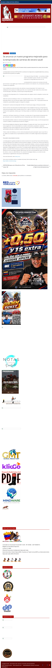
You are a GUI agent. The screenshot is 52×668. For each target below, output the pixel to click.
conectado (15, 175)
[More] (14, 65)
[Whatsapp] (9, 65)
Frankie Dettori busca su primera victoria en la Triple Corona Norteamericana (38, 166)
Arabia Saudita (6, 53)
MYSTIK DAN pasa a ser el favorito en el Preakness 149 (14, 166)
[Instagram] (7, 65)
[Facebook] (12, 65)
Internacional (12, 53)
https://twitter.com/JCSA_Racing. (9, 161)
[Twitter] (4, 65)
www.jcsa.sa (17, 156)
